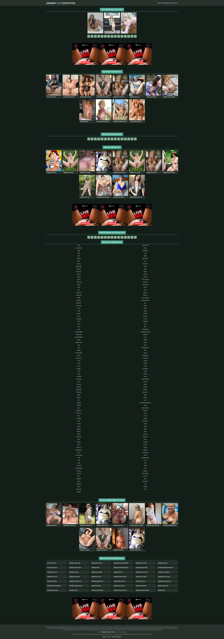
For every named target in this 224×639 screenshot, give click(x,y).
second (78, 437)
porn (145, 418)
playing (78, 418)
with (78, 481)
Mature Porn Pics (141, 586)
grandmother (145, 332)
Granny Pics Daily (74, 576)
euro (78, 298)
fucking (78, 319)
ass (145, 253)
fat (145, 303)
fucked (145, 316)
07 (108, 36)
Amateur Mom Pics (52, 590)
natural (79, 392)
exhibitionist (145, 300)
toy (145, 463)
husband (145, 355)
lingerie (145, 369)
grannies (79, 334)
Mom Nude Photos (97, 563)
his (79, 348)
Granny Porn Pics (163, 586)
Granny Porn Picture (120, 576)
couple (145, 282)
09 (115, 36)
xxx (145, 484)
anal (145, 248)
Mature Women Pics (97, 581)
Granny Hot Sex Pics (164, 576)
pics (145, 413)
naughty (145, 392)
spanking (79, 450)
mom (145, 384)
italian (145, 358)
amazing (79, 248)
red (145, 429)
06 (105, 36)
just (78, 361)
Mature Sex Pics (140, 581)
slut (78, 445)
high (145, 345)
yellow (78, 489)
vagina (79, 471)
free (145, 311)
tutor (79, 466)
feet (145, 306)
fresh (79, 313)
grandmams (79, 332)
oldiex (79, 405)
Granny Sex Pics (162, 563)
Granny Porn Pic (52, 581)
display (78, 292)
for (79, 311)
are (79, 253)
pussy (79, 424)
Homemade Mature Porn (121, 563)
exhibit (78, 300)
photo (145, 410)
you (145, 489)
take (145, 455)
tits (145, 460)
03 (95, 36)
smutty (78, 447)
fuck (78, 316)
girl (145, 327)
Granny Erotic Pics (119, 581)
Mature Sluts (73, 590)
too (78, 463)
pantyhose (145, 408)
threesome (145, 458)
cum (78, 287)
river (78, 434)
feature (78, 306)
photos (78, 413)
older (79, 403)
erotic (145, 295)
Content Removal (116, 636)
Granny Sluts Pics (141, 563)
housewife (78, 353)
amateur (145, 245)
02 (92, 36)
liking (79, 369)
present (145, 421)
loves (145, 374)
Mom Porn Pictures (142, 567)
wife (145, 479)
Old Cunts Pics (51, 563)
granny (145, 334)
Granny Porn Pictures (142, 590)
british (78, 272)
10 (118, 36)
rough (145, 434)
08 (112, 36)
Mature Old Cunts (141, 576)
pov (79, 421)
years (145, 487)
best (78, 261)
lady (78, 363)
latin (145, 363)
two (145, 466)
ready (79, 429)
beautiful (145, 258)
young (79, 492)
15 (135, 36)
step (78, 452)
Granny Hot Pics (96, 576)
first (145, 308)
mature (78, 379)
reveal (79, 431)
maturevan (145, 379)
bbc (79, 256)
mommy (78, 387)
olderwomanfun (145, 403)
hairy (78, 340)
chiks (78, 277)
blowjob (79, 266)
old (145, 400)
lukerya (78, 376)
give (78, 329)
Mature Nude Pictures (54, 586)
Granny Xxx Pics (74, 572)
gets (78, 324)
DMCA (108, 636)
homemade (145, 348)
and (79, 251)
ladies (145, 361)
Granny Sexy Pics (52, 572)
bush (145, 272)
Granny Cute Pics (52, 576)
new (145, 395)
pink (78, 416)
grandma (145, 329)
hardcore (79, 342)
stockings (78, 455)
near (78, 395)
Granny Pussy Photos (120, 590)
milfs (145, 382)
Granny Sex (161, 590)
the (79, 458)
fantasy (78, 303)
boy (145, 269)
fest (78, 308)
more (145, 387)
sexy (145, 439)
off (79, 400)
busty (79, 274)
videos (145, 471)
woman (145, 481)
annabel (145, 251)
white (145, 476)
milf (78, 382)
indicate (78, 358)
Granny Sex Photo (119, 586)
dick (145, 290)
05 (102, 36)
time (78, 460)
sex (79, 439)
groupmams (79, 337)
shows (145, 442)
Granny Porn (95, 567)
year (78, 487)
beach (79, 258)
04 (98, 36)
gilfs (78, 327)
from (145, 313)
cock (78, 279)
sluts (145, 445)
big (145, 261)
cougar (78, 282)
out (78, 408)
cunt (145, 287)
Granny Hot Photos (75, 581)
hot (145, 350)
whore (79, 479)
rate (145, 426)
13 (128, 36)
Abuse (104, 636)
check (145, 274)
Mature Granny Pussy (75, 586)
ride (145, 431)
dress (145, 292)
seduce (145, 437)
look (145, 371)
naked (145, 390)
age (79, 245)
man (145, 376)
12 (125, 36)
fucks (145, 319)
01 (88, 36)
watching (145, 473)
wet (78, 476)
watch (79, 473)
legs (145, 366)
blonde (145, 264)
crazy (79, 285)
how (145, 353)
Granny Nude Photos (164, 581)
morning (79, 390)
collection (145, 279)
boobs (79, 269)
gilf (145, 324)
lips (79, 371)
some (145, 447)
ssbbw (145, 450)
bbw (145, 256)
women (78, 484)
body (145, 266)
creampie (145, 285)
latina (79, 366)
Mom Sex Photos (52, 567)
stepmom (145, 452)
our (145, 405)
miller (79, 384)
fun (79, 321)
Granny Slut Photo (164, 572)
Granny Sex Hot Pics (142, 572)
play (145, 416)
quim (145, 424)
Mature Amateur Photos (165, 567)
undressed (78, 468)
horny (79, 350)
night (79, 397)
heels (145, 342)
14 (132, 36)
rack (78, 426)
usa (145, 468)
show (79, 442)
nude (145, 397)
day (79, 290)
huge (78, 355)
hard (145, 340)
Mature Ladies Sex (74, 563)
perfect (78, 410)
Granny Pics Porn (97, 572)
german (145, 321)
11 (121, 36)
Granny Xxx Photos (97, 590)
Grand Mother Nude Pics (121, 567)
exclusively (145, 298)
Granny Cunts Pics (60, 3)
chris (145, 277)
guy (145, 337)
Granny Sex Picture (75, 567)
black (79, 264)
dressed (78, 295)
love (78, 374)
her (79, 345)
